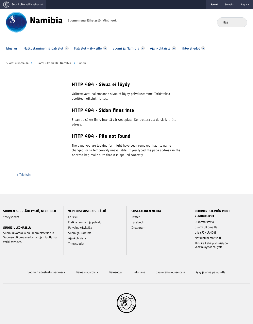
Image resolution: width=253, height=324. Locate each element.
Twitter (135, 217)
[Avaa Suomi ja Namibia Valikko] (142, 48)
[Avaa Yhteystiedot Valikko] (203, 48)
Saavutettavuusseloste (170, 272)
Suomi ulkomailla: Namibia (53, 63)
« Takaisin (24, 175)
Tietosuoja (115, 272)
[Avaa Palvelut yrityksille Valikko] (105, 48)
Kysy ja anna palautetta (210, 272)
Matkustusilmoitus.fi (208, 238)
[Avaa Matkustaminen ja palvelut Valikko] (66, 48)
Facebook (137, 222)
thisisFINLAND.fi (205, 232)
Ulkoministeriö (204, 222)
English (245, 4)
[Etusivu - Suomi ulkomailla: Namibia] (16, 22)
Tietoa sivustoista (87, 272)
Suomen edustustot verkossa (46, 272)
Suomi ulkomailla (17, 63)
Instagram (138, 227)
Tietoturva (138, 272)
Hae (240, 22)
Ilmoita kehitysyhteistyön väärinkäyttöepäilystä (211, 245)
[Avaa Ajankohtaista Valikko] (174, 48)
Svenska (229, 4)
